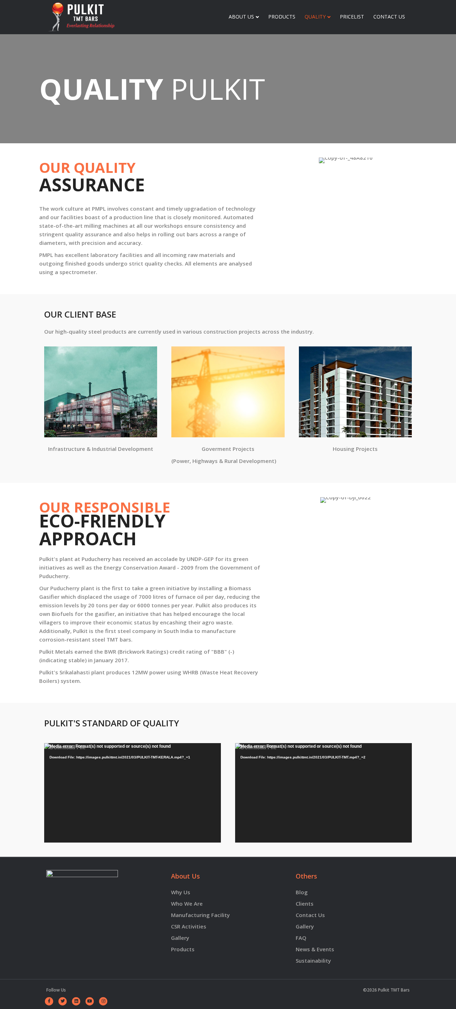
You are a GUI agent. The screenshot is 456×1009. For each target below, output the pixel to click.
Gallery (305, 926)
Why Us (180, 892)
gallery (180, 937)
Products (281, 16)
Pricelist (352, 16)
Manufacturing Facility (200, 914)
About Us (241, 16)
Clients (305, 903)
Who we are (187, 903)
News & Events (315, 949)
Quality (315, 16)
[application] (132, 793)
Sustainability (313, 960)
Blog (302, 892)
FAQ (301, 937)
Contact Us (389, 16)
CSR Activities (188, 926)
